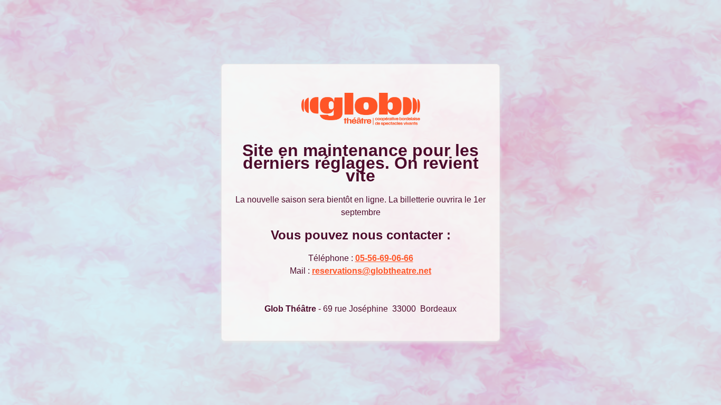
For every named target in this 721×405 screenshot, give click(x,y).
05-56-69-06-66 (384, 258)
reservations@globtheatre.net (371, 270)
